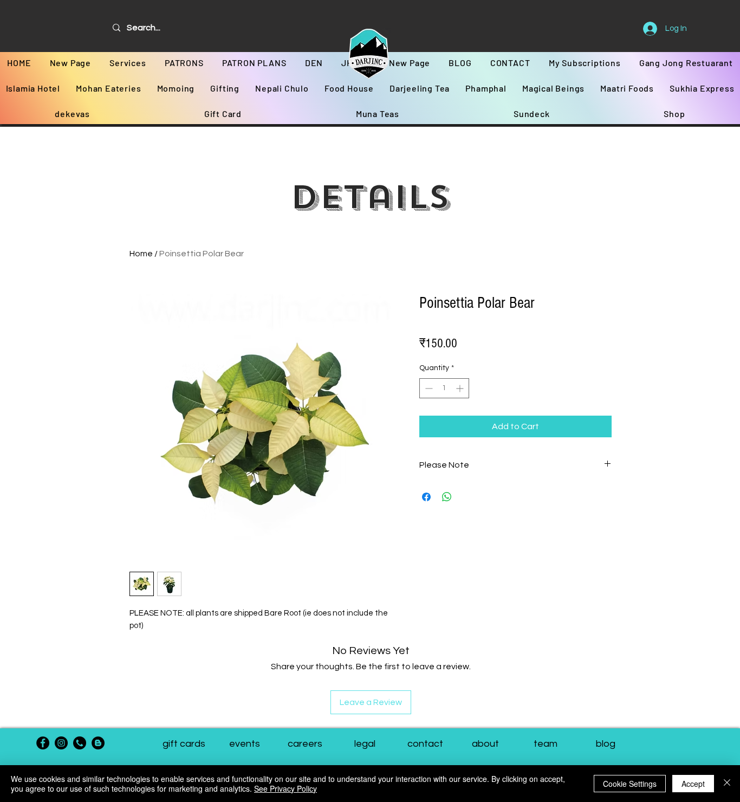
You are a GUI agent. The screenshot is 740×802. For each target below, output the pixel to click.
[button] (545, 744)
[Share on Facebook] (426, 496)
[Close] (726, 783)
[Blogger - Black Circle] (98, 742)
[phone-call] (79, 742)
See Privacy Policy (285, 788)
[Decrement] (427, 388)
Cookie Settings (630, 783)
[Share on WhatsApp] (446, 496)
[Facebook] (42, 742)
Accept (693, 783)
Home (141, 253)
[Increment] (461, 388)
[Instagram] (61, 742)
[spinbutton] (444, 388)
